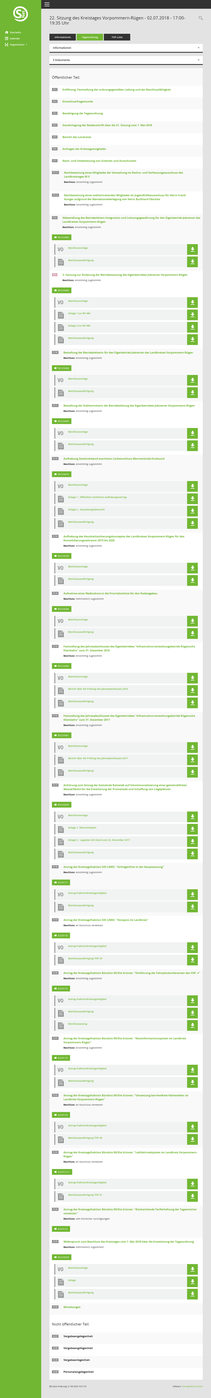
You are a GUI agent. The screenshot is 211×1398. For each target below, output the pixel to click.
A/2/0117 (63, 882)
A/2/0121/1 (64, 1171)
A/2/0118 (63, 935)
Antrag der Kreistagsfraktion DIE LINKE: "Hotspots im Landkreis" (105, 920)
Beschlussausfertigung (81, 260)
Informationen (63, 37)
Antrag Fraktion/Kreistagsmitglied (87, 893)
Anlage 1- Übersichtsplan (82, 827)
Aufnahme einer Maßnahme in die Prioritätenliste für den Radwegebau (110, 593)
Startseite (15, 32)
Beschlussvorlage (78, 248)
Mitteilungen (72, 1307)
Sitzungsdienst (192, 1386)
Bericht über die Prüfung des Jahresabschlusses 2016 (98, 689)
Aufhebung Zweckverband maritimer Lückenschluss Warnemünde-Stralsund (113, 458)
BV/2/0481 (63, 735)
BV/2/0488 (63, 368)
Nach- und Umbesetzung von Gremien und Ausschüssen (99, 161)
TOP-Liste (117, 37)
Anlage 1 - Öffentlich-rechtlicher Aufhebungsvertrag (97, 497)
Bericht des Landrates (76, 137)
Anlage (72, 1280)
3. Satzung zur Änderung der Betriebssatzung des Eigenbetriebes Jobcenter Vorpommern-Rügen (124, 275)
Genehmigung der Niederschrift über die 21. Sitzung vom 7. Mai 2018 (107, 125)
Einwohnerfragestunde (77, 101)
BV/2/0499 (63, 804)
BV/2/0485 (63, 237)
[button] (20, 45)
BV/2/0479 (63, 474)
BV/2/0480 (63, 666)
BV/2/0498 (63, 609)
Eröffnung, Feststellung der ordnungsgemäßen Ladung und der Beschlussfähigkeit (116, 89)
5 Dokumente (61, 60)
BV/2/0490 (63, 421)
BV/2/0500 (63, 555)
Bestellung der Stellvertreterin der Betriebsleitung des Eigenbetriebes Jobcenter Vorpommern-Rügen (129, 405)
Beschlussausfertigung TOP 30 (85, 1138)
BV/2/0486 (63, 290)
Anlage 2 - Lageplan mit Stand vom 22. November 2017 (99, 840)
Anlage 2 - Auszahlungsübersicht (86, 509)
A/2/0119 (63, 1057)
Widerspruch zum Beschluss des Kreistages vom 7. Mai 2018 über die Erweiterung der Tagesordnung (128, 1241)
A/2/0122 (63, 1228)
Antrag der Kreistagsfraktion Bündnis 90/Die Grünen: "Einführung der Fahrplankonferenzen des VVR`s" (131, 973)
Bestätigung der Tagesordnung (82, 113)
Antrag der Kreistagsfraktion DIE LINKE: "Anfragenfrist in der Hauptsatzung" (113, 867)
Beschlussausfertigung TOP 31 (85, 1195)
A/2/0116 (63, 988)
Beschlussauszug (77, 1024)
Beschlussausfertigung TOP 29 (85, 958)
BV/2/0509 (63, 1257)
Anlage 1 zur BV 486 (79, 313)
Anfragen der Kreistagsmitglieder (84, 149)
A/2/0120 (63, 1114)
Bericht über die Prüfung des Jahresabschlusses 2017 (98, 758)
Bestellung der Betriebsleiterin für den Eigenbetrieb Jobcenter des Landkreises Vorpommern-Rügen (128, 352)
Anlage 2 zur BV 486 (79, 325)
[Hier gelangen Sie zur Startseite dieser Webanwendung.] (20, 14)
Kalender (15, 38)
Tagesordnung (90, 37)
